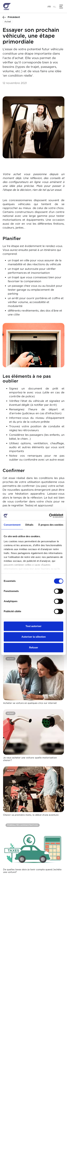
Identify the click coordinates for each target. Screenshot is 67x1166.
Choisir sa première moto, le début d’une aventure (31, 815)
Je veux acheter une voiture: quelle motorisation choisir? (30, 758)
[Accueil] (7, 6)
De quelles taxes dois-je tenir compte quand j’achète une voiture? (32, 870)
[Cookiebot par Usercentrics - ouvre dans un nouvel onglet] (49, 516)
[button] (61, 6)
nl (54, 7)
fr (49, 7)
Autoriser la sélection (33, 636)
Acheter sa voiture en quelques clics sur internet (30, 703)
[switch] (58, 591)
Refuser (33, 647)
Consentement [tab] (12, 524)
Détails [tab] (29, 524)
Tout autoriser (33, 626)
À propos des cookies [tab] (50, 524)
